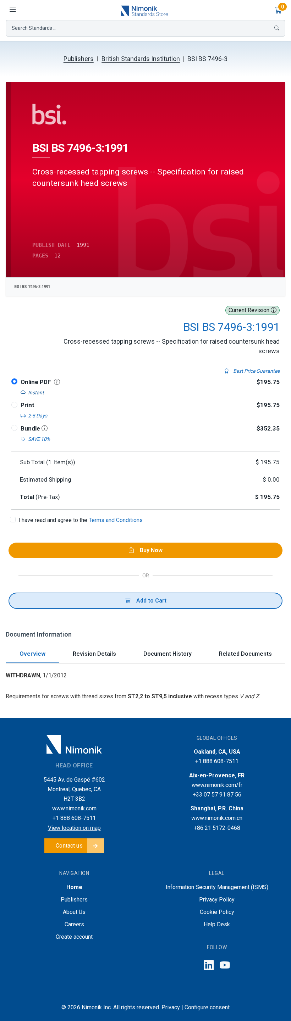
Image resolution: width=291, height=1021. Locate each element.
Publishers (79, 58)
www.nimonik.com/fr (217, 785)
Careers (74, 924)
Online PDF (36, 381)
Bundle (31, 428)
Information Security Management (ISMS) (217, 887)
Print (27, 405)
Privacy (170, 1007)
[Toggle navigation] (13, 10)
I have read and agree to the (80, 520)
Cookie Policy (217, 912)
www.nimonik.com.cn (216, 818)
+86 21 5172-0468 (217, 828)
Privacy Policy (217, 899)
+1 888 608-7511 (74, 818)
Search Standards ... (34, 28)
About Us (74, 912)
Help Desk (217, 924)
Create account (74, 936)
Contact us (69, 845)
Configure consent (207, 1007)
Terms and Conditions (116, 520)
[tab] (32, 654)
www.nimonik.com (74, 808)
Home (74, 887)
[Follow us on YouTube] (225, 965)
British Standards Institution (140, 58)
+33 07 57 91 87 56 (217, 794)
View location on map (74, 828)
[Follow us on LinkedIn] (209, 965)
